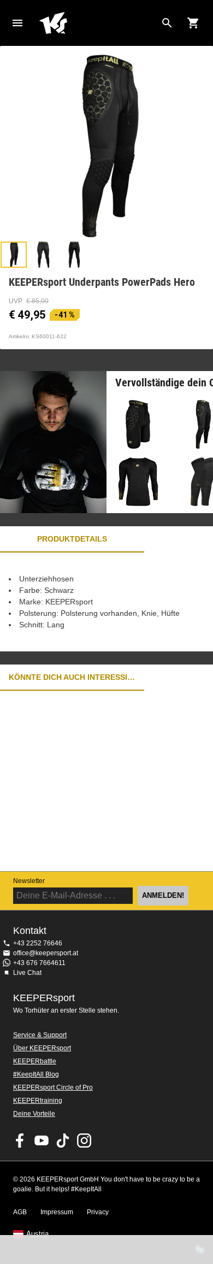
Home (97, 23)
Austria (37, 1234)
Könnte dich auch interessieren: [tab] (72, 677)
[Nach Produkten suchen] (167, 23)
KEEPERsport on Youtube (41, 1140)
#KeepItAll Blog (36, 1074)
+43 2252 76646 (37, 943)
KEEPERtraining (37, 1100)
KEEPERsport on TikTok (63, 1140)
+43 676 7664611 (39, 963)
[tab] (14, 255)
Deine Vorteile (34, 1114)
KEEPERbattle (34, 1061)
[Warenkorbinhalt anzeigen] (193, 23)
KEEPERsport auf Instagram (84, 1140)
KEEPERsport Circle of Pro (53, 1087)
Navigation (17, 23)
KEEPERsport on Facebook (20, 1140)
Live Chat (27, 973)
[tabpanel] (106, 601)
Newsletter (29, 881)
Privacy (98, 1212)
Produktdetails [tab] (72, 538)
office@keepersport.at (45, 953)
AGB (20, 1212)
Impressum (56, 1212)
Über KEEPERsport (42, 1048)
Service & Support (40, 1035)
